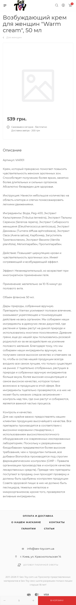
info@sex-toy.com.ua (40, 548)
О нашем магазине (26, 522)
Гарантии (28, 528)
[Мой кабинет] (63, 5)
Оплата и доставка (38, 515)
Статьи (49, 528)
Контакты (57, 522)
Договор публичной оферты (40, 565)
